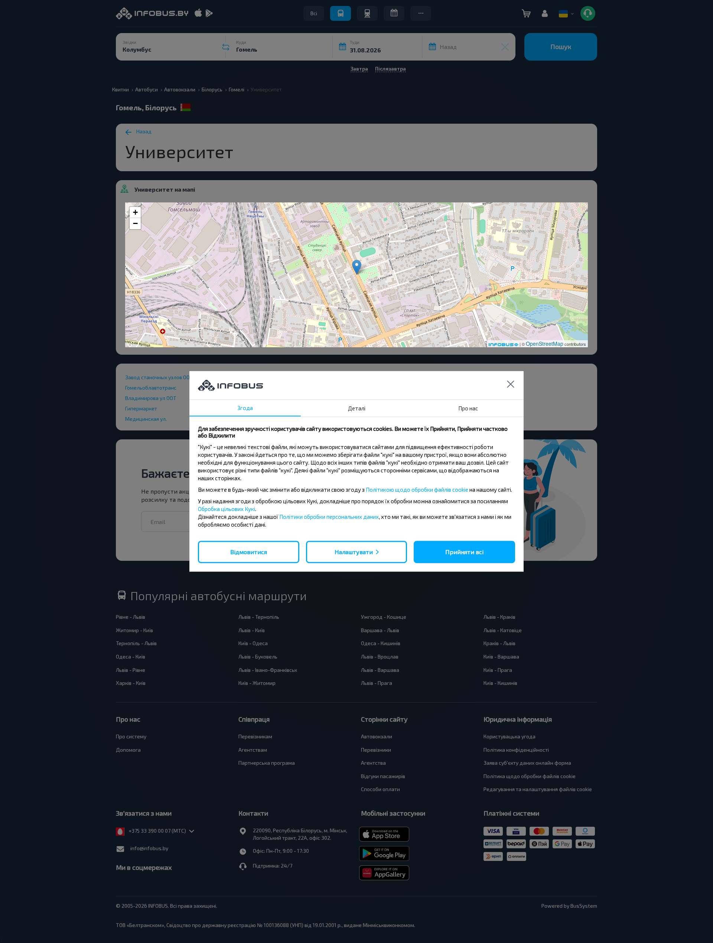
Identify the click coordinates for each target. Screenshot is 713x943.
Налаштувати (354, 551)
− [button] (135, 223)
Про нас (468, 408)
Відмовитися (248, 551)
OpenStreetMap (544, 343)
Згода (245, 407)
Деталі (356, 408)
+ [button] (135, 212)
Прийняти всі (464, 551)
